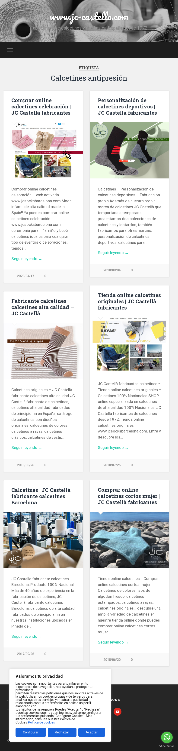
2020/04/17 (25, 276)
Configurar (30, 732)
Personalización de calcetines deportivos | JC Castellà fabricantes (127, 106)
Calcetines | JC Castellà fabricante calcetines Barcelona (40, 496)
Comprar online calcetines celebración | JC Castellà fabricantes (41, 106)
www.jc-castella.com (89, 16)
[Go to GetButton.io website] (166, 746)
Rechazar (62, 732)
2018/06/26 (25, 465)
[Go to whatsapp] (167, 737)
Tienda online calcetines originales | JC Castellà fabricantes (129, 301)
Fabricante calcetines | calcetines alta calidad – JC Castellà (42, 307)
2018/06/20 (112, 660)
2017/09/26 (25, 654)
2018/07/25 (112, 465)
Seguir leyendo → (26, 258)
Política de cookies (41, 722)
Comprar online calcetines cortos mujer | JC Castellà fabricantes (129, 496)
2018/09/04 (112, 270)
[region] (60, 705)
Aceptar (92, 732)
